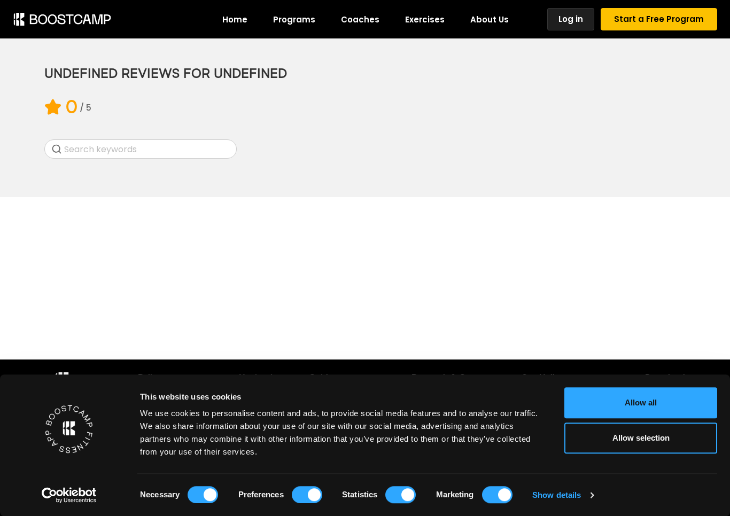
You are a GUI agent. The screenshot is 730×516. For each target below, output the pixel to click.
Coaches (360, 19)
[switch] (307, 494)
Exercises (425, 19)
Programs (294, 19)
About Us (489, 19)
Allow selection (641, 437)
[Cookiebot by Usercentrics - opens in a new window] (69, 495)
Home (234, 19)
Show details (556, 494)
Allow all (641, 402)
